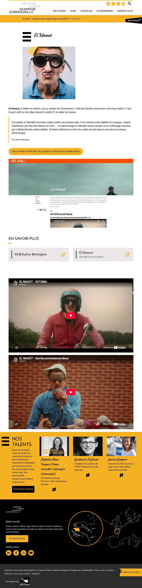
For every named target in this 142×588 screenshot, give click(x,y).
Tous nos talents (23, 489)
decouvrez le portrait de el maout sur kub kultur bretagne (45, 151)
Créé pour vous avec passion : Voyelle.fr (22, 574)
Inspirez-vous (125, 11)
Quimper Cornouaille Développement (20, 570)
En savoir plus (17, 538)
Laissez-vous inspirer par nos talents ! (50, 19)
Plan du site (100, 570)
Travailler (86, 11)
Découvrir (59, 11)
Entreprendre (105, 11)
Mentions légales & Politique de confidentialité (73, 570)
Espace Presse (45, 570)
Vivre (73, 11)
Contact (110, 570)
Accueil (26, 19)
